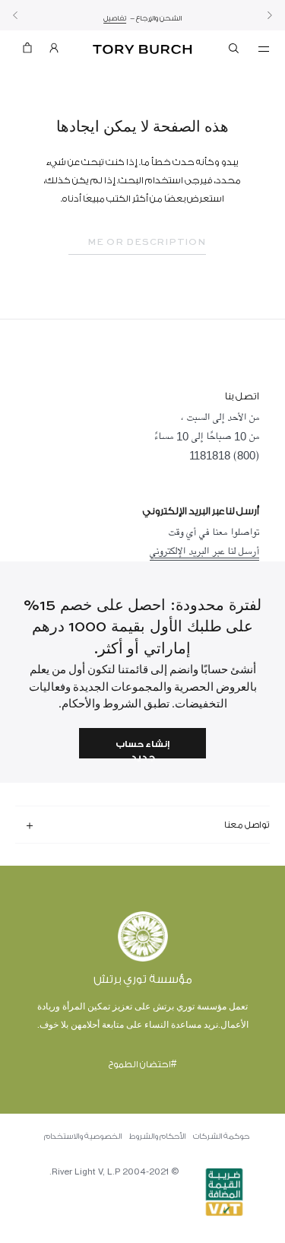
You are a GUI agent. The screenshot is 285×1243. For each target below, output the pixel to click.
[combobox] (137, 242)
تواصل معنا (247, 824)
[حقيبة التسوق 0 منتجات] (27, 51)
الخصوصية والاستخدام (83, 1136)
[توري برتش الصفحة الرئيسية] (142, 50)
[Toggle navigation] (264, 48)
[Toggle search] (234, 51)
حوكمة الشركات (221, 1136)
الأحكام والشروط (157, 1136)
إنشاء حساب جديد (142, 748)
